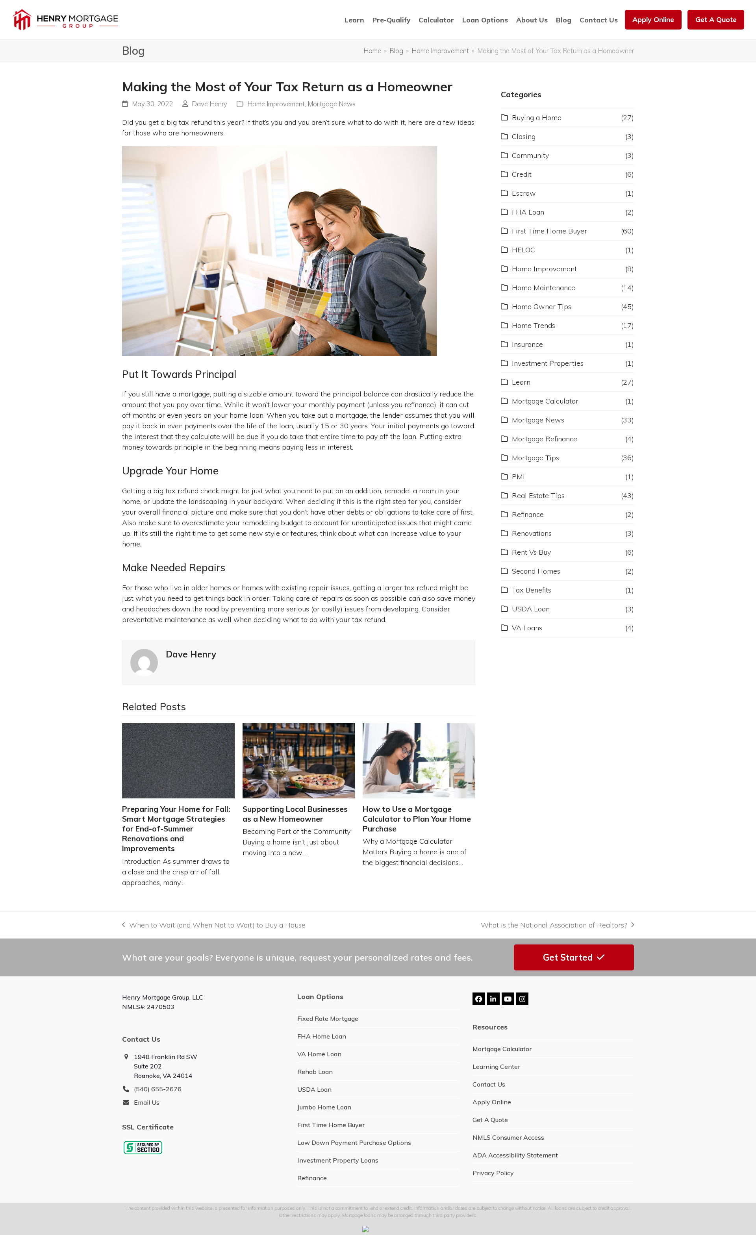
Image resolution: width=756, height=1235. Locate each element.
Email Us (146, 1102)
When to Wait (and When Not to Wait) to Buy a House (214, 925)
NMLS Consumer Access (508, 1137)
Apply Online (491, 1102)
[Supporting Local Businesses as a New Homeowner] (299, 760)
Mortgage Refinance (544, 438)
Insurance (527, 344)
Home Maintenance (543, 287)
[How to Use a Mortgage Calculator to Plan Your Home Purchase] (419, 760)
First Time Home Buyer (549, 230)
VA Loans (527, 627)
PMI (518, 476)
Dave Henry (209, 104)
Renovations (532, 533)
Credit (522, 174)
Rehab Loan (315, 1072)
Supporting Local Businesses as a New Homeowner (295, 814)
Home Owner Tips (541, 306)
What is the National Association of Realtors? (554, 925)
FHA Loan (528, 212)
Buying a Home (536, 117)
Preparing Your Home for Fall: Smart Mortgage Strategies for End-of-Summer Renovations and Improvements (176, 829)
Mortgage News (332, 104)
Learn (521, 382)
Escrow (524, 193)
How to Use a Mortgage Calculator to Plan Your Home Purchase (417, 818)
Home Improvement (276, 104)
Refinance (528, 514)
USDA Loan (531, 608)
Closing (524, 136)
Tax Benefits (531, 589)
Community (530, 155)
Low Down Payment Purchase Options (354, 1142)
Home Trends (533, 325)
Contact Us (488, 1084)
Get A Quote (490, 1120)
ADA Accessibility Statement (515, 1155)
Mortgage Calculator (545, 400)
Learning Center (496, 1066)
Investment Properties (548, 363)
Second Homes (536, 571)
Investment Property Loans (337, 1160)
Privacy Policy (493, 1173)
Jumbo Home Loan (324, 1107)
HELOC (523, 249)
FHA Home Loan (321, 1036)
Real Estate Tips (538, 495)
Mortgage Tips (535, 457)
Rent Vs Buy (531, 552)
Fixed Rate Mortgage (327, 1018)
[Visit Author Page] (144, 661)
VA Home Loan (319, 1054)
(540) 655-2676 (158, 1089)
